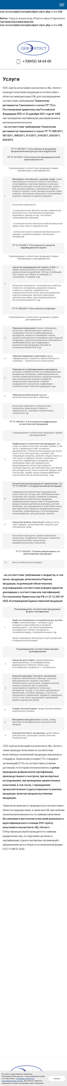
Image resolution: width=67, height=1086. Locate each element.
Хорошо (56, 1078)
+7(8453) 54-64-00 (37, 61)
